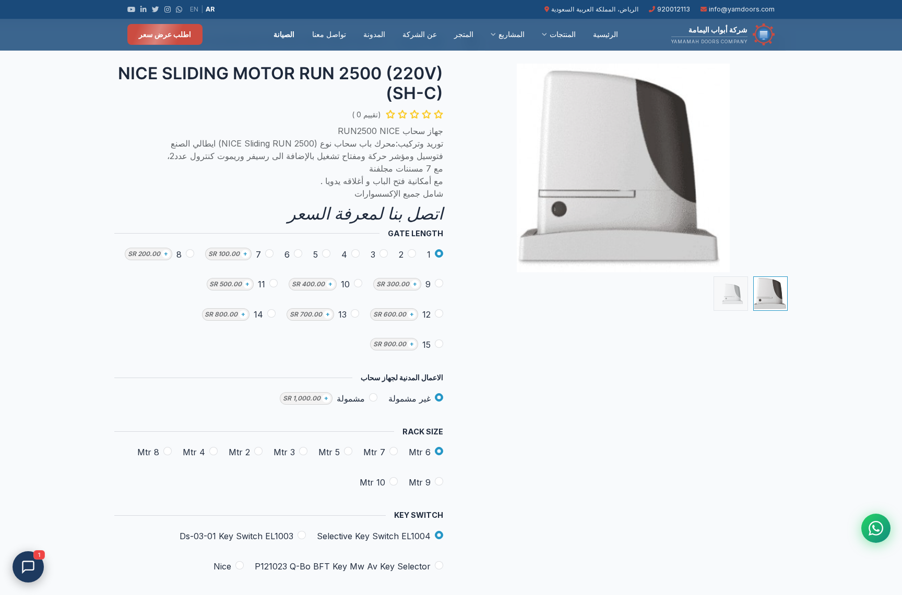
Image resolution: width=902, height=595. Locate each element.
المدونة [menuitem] (374, 34)
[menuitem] (255, 34)
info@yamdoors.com (741, 9)
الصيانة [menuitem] (284, 34)
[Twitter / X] (155, 9)
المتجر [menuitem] (463, 34)
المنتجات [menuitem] (563, 34)
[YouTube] (131, 9)
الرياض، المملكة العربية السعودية (593, 9)
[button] (763, 167)
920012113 (672, 9)
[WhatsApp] (179, 9)
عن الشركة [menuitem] (419, 34)
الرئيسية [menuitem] (605, 34)
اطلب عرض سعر (165, 34)
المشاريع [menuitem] (512, 34)
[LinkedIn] (143, 9)
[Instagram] (167, 9)
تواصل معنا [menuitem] (329, 34)
